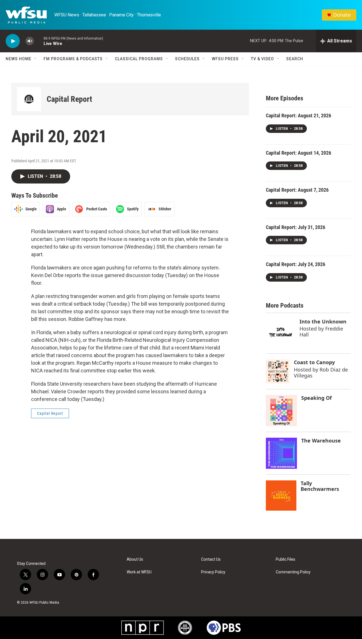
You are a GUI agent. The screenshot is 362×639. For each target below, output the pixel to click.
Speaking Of (316, 397)
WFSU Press (225, 59)
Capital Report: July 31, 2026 (295, 227)
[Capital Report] (29, 99)
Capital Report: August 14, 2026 (298, 153)
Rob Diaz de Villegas (321, 372)
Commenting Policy (293, 572)
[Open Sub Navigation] (35, 59)
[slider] (39, 41)
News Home (18, 59)
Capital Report (69, 99)
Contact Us (211, 559)
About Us (135, 559)
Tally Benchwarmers (320, 486)
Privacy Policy (213, 572)
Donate (342, 15)
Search (294, 59)
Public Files (285, 559)
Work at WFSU (139, 572)
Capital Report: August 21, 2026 (298, 115)
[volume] (30, 41)
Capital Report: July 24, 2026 (295, 264)
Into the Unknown (322, 321)
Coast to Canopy (314, 362)
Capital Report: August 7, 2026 (297, 190)
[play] (12, 41)
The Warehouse (321, 440)
